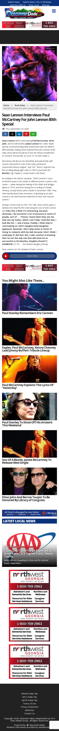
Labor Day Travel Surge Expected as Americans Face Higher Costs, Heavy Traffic (28, 553)
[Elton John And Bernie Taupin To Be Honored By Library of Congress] (29, 481)
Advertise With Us (18, 5)
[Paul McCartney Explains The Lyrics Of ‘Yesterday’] (29, 369)
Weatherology (45, 727)
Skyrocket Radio (37, 725)
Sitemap (45, 5)
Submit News (14, 2)
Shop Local (34, 5)
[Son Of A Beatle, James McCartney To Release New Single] (29, 444)
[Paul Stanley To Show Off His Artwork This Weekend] (29, 406)
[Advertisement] (29, 24)
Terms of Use (29, 703)
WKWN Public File (29, 693)
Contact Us (29, 713)
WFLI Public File (29, 697)
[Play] (6, 256)
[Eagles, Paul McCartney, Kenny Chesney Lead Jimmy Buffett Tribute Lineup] (29, 331)
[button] (54, 11)
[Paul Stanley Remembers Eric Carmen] (29, 297)
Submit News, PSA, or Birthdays (37, 2)
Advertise (29, 710)
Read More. (16, 563)
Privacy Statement (29, 706)
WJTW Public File (29, 700)
